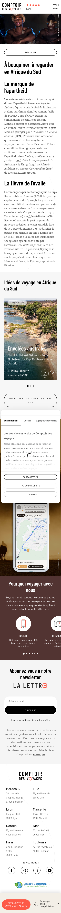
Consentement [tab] (11, 420)
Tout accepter (30, 477)
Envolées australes (30, 355)
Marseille (39, 809)
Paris (10, 842)
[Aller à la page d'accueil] (13, 7)
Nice (36, 826)
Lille (36, 789)
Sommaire (30, 52)
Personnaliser (29, 485)
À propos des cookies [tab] (46, 420)
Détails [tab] (27, 420)
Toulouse (39, 842)
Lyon (9, 809)
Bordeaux (13, 789)
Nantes (11, 826)
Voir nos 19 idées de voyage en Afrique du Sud (30, 400)
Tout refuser (30, 494)
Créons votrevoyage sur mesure (16, 904)
